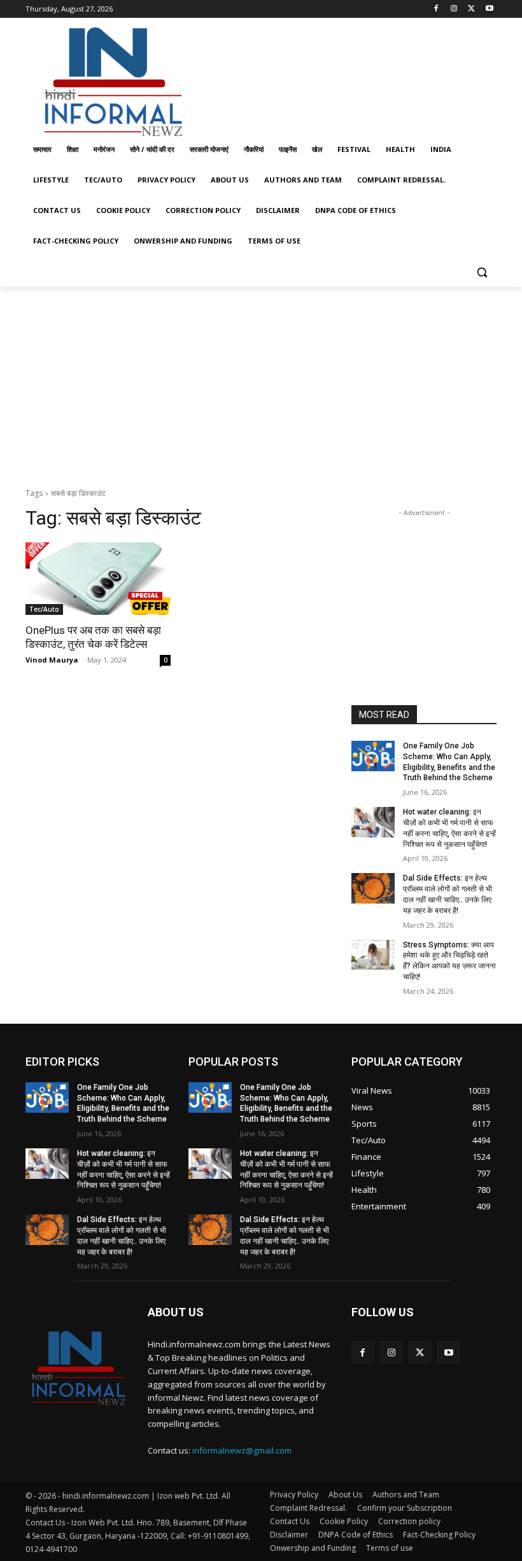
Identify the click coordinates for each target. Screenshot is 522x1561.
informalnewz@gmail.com (242, 1450)
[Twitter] (471, 9)
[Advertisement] (348, 78)
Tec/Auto (44, 609)
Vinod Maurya (51, 659)
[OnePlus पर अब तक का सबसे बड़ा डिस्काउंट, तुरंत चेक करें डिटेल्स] (98, 578)
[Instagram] (454, 9)
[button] (482, 272)
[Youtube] (489, 9)
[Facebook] (436, 9)
